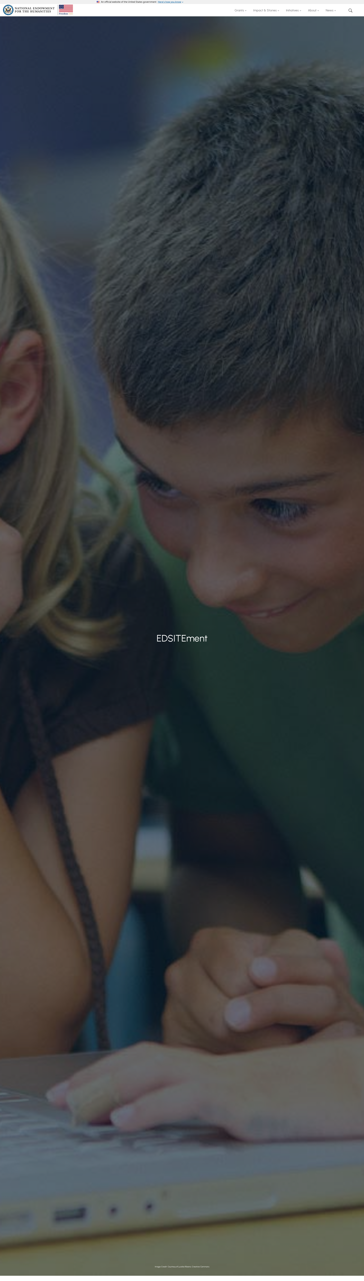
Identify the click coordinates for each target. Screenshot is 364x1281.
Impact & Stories (265, 10)
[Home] (38, 10)
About (312, 10)
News (329, 10)
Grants (239, 10)
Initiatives (292, 10)
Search (350, 10)
